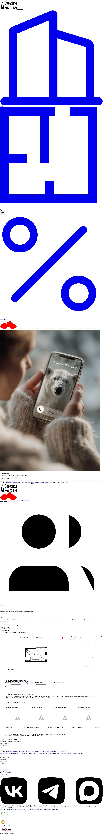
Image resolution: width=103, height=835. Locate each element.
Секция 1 (18, 632)
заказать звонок (26, 690)
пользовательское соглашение (33, 482)
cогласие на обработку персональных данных (49, 809)
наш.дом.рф (69, 805)
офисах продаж (41, 735)
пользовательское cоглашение (35, 809)
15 (16, 671)
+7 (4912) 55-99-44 (3, 0)
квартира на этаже (24, 637)
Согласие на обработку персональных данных (84, 619)
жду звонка (33, 483)
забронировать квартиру (12, 690)
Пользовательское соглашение (52, 619)
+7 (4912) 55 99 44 (3, 769)
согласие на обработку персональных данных (47, 482)
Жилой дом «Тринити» (12, 632)
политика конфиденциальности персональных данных (19, 809)
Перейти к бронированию (5, 630)
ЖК (6, 753)
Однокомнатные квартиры (12, 753)
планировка (11, 637)
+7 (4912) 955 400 (3, 774)
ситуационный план (38, 637)
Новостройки (2, 753)
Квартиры (67, 753)
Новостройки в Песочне (73, 753)
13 (13, 671)
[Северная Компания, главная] (8, 9)
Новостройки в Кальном (49, 753)
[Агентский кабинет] (25, 8)
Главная (6, 632)
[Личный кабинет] (0, 604)
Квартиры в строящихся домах (39, 753)
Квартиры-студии (30, 753)
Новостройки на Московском (59, 753)
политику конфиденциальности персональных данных (17, 482)
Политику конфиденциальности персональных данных (18, 619)
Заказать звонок (10, 501)
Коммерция (80, 753)
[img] (62, 637)
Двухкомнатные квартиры (22, 753)
